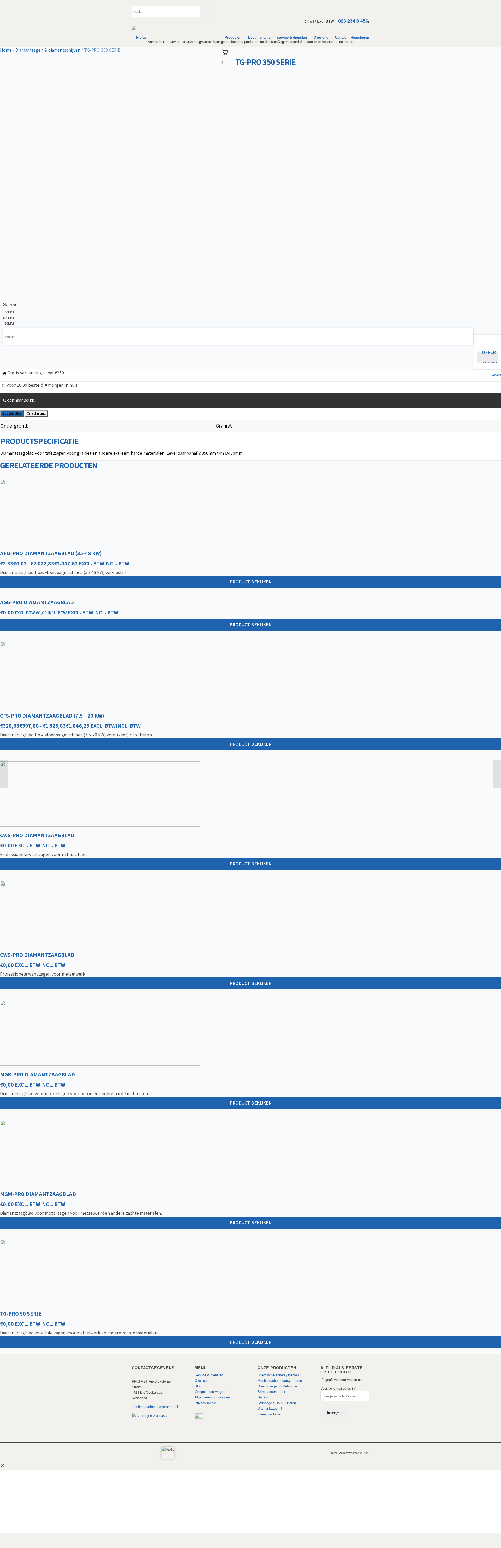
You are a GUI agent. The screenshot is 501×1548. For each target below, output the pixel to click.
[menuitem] (233, 37)
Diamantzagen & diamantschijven (47, 50)
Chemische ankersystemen (278, 1374)
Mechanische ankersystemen (280, 1380)
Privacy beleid (205, 1402)
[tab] (12, 413)
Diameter (9, 304)
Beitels (263, 1397)
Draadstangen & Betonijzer (278, 1386)
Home (6, 50)
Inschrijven (334, 1412)
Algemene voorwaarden (212, 1397)
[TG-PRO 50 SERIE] (4, 774)
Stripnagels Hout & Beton (277, 1402)
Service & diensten (209, 1374)
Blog (198, 1386)
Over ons (201, 1380)
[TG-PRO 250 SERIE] (497, 774)
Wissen (496, 374)
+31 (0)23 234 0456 (151, 1415)
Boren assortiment (271, 1391)
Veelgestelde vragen (210, 1391)
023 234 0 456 (353, 20)
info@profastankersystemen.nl (155, 1406)
